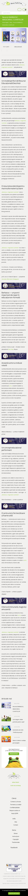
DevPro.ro (22, 873)
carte (25, 560)
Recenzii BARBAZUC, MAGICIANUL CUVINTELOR (18, 709)
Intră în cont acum (14, 893)
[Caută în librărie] (25, 12)
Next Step (10, 349)
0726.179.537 (15, 782)
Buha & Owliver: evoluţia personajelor (19, 742)
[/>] (6, 707)
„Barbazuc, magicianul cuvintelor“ (10, 192)
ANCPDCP (12, 885)
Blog (11, 22)
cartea (19, 615)
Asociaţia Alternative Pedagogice (10, 279)
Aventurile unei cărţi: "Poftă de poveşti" (18, 731)
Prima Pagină (5, 22)
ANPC (16, 885)
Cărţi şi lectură (18, 46)
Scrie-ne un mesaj (15, 785)
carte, (10, 386)
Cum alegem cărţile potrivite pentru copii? (18, 721)
